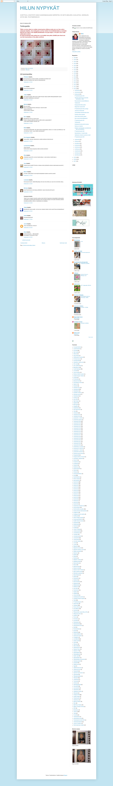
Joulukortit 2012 (77, 426)
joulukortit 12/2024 (77, 419)
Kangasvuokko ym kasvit (79, 456)
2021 (75, 67)
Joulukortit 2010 (77, 423)
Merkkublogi (77, 240)
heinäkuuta (77, 143)
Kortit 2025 (75, 504)
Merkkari (26, 188)
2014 (75, 81)
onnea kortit (76, 595)
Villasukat (75, 693)
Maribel (75, 554)
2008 (75, 159)
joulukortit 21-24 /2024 (78, 446)
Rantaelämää (76, 628)
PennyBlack (76, 608)
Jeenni (25, 223)
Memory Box (76, 563)
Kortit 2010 (75, 482)
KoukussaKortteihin (77, 519)
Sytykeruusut (76, 664)
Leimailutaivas (76, 532)
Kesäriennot (76, 461)
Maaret (25, 171)
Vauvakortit (75, 686)
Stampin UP (76, 650)
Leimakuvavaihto (77, 536)
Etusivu (43, 243)
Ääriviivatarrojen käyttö (78, 725)
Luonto (75, 544)
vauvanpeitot (76, 688)
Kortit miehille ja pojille (78, 509)
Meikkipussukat (76, 561)
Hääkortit (75, 402)
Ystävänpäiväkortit (77, 721)
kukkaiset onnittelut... (85, 323)
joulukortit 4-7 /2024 (77, 450)
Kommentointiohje (77, 473)
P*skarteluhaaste (77, 602)
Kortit (74, 475)
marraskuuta (78, 92)
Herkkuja (75, 397)
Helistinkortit (76, 396)
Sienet (74, 642)
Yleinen (75, 711)
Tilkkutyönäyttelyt (77, 676)
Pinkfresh (75, 615)
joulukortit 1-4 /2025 (77, 418)
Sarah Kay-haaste (77, 635)
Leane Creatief (76, 529)
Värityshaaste (76, 698)
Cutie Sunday (76, 372)
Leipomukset (76, 539)
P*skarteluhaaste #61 (79, 120)
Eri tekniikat (76, 379)
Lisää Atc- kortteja (84, 307)
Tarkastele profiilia (76, 51)
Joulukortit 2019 (77, 438)
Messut (75, 564)
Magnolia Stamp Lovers (78, 549)
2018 (75, 73)
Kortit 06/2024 (76, 477)
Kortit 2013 (75, 487)
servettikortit (76, 639)
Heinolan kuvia (76, 394)
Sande (25, 215)
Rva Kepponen (27, 137)
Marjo (25, 232)
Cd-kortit (75, 370)
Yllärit (74, 713)
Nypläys (75, 591)
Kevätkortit (75, 463)
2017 (75, 75)
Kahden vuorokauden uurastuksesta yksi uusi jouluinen (83, 128)
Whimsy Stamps (77, 701)
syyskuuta (77, 139)
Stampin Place (76, 649)
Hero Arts (75, 399)
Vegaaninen (76, 334)
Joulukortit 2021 (77, 441)
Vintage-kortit (76, 694)
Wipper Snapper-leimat (78, 706)
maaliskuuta (78, 151)
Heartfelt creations (77, 392)
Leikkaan (76, 273)
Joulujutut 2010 (76, 414)
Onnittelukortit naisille (78, 596)
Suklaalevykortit (77, 661)
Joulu (74, 411)
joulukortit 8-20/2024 (78, 451)
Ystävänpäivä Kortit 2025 (79, 720)
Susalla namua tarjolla (80, 114)
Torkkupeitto (77, 122)
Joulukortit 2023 (77, 445)
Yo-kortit (75, 715)
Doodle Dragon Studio (78, 375)
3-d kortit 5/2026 (77, 347)
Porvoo (75, 617)
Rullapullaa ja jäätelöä (85, 263)
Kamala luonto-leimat (78, 453)
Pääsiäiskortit (76, 623)
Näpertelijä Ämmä (78, 317)
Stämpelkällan (76, 657)
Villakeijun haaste (77, 691)
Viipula (25, 207)
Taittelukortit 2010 (77, 667)
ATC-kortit (75, 364)
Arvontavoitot (76, 360)
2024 (75, 61)
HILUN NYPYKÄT (39, 8)
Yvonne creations (77, 723)
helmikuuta (77, 153)
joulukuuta (77, 90)
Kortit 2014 (75, 488)
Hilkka (82, 33)
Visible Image (76, 696)
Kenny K (75, 460)
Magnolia (75, 546)
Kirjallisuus (75, 467)
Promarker (75, 618)
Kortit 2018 (75, 495)
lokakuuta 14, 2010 (28, 183)
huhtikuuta (77, 149)
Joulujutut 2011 (76, 416)
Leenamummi (27, 145)
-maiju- (25, 94)
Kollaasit (75, 472)
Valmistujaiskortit (77, 684)
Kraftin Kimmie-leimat (78, 520)
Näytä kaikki (91, 337)
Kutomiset (75, 526)
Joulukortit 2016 (77, 433)
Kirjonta (75, 470)
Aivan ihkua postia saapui (80, 116)
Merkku (25, 104)
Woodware (75, 710)
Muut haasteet (76, 581)
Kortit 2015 (75, 490)
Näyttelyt (75, 593)
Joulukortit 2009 (77, 421)
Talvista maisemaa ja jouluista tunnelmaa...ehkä (81, 98)
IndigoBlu (75, 406)
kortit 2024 (75, 502)
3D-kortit (75, 350)
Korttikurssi (75, 512)
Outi (25, 86)
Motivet (75, 576)
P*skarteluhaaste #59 (79, 137)
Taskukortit (75, 671)
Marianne (75, 553)
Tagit (74, 666)
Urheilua (75, 683)
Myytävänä (75, 583)
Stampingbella (76, 652)
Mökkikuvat (76, 586)
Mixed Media (76, 575)
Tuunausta (75, 681)
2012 (75, 84)
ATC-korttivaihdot (77, 365)
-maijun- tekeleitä (78, 251)
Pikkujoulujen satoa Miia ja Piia (80, 612)
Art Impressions (76, 359)
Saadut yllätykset (77, 634)
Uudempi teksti (24, 243)
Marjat (74, 556)
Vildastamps (76, 689)
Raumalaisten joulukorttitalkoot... (82, 101)
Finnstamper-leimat (77, 382)
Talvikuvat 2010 (76, 669)
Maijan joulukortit (77, 551)
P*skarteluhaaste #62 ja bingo (81, 108)
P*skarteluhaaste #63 (79, 96)
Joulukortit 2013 (77, 428)
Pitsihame (26, 77)
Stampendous (76, 647)
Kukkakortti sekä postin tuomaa (82, 124)
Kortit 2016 (75, 492)
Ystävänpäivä (76, 716)
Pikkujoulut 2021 (77, 613)
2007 (75, 161)
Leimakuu (75, 534)
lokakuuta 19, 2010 (28, 237)
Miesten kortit (76, 568)
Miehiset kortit (76, 566)
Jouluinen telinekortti (79, 110)
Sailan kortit (77, 284)
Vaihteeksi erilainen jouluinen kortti (82, 135)
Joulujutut (75, 412)
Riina (25, 155)
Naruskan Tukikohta (78, 295)
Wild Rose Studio (77, 704)
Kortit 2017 (75, 494)
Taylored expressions (78, 672)
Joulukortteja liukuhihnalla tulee (82, 112)
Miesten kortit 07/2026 (78, 569)
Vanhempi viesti (63, 243)
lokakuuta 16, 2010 (28, 203)
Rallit (74, 627)
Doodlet (75, 377)
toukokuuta (77, 147)
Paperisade (76, 603)
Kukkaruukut (76, 524)
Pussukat (75, 620)
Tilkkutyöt (27, 69)
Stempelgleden (76, 654)
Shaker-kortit (76, 640)
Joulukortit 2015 (77, 431)
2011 (75, 86)
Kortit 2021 (75, 500)
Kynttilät (75, 527)
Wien (74, 703)
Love (82, 241)
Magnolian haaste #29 (80, 106)
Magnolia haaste (77, 547)
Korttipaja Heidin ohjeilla (79, 514)
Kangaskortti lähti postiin (80, 104)
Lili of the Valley (76, 541)
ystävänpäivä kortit (77, 718)
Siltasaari (75, 644)
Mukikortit (75, 580)
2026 (75, 57)
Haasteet (75, 386)
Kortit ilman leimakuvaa (78, 505)
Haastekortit (76, 389)
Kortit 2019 (75, 497)
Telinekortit (75, 674)
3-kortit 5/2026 (76, 348)
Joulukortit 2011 (77, 424)
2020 (75, 69)
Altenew (75, 353)
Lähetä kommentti (26, 240)
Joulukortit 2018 (77, 436)
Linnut (74, 542)
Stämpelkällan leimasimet (79, 659)
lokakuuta (77, 94)
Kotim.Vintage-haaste (78, 517)
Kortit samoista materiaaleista (80, 510)
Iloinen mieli (76, 332)
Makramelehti (76, 318)
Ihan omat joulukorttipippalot (81, 118)
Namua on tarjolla (79, 126)
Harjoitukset (76, 391)
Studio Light (76, 655)
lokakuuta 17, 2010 (28, 219)
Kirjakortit (75, 465)
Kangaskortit (76, 455)
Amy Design (76, 355)
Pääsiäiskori (76, 622)
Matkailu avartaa (77, 559)
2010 (75, 88)
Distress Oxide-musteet (78, 374)
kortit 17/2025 (76, 478)
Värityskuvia (76, 699)
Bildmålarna (76, 367)
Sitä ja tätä (75, 645)
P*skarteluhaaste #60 (79, 131)
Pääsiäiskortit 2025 (77, 625)
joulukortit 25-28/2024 (78, 448)
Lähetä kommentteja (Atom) (29, 245)
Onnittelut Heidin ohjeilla (79, 598)
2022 (75, 65)
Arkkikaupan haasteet (78, 357)
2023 (75, 63)
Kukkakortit (75, 522)
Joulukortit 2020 (77, 439)
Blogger (65, 775)
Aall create (75, 352)
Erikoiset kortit (76, 380)
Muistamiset (76, 578)
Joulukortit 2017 (77, 434)
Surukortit (75, 662)
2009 (75, 157)
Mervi (25, 116)
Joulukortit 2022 (77, 443)
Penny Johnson (76, 607)
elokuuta (77, 141)
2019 (75, 71)
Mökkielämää (76, 585)
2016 (75, 77)
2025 (75, 59)
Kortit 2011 (75, 483)
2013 (75, 82)
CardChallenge (76, 369)
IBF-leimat (75, 404)
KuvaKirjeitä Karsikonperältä (81, 262)
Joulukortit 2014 (77, 429)
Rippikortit (75, 632)
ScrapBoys (75, 637)
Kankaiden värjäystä (78, 458)
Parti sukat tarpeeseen (85, 252)
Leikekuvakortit (76, 531)
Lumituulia (26, 180)
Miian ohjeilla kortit (77, 571)
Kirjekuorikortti (76, 468)
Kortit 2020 (75, 499)
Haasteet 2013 (76, 387)
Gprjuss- (75, 384)
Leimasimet (76, 537)
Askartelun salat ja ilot (78, 362)
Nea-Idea (75, 588)
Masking (75, 558)
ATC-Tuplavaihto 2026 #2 (86, 285)
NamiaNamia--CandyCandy (81, 133)
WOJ (74, 708)
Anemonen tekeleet (78, 306)
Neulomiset (76, 590)
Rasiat (74, 630)
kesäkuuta (77, 145)
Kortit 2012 (75, 485)
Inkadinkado (76, 407)
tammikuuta (77, 155)
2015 (75, 79)
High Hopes (76, 401)
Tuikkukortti (77, 102)
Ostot (74, 600)
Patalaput (75, 605)
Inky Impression (76, 409)
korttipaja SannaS (78, 321)
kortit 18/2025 (76, 480)
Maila (25, 127)
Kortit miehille (76, 507)
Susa (25, 163)
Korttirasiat (75, 515)
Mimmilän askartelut (77, 573)
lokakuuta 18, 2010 (28, 227)
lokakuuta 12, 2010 (28, 82)
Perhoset (75, 610)
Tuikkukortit (76, 679)
